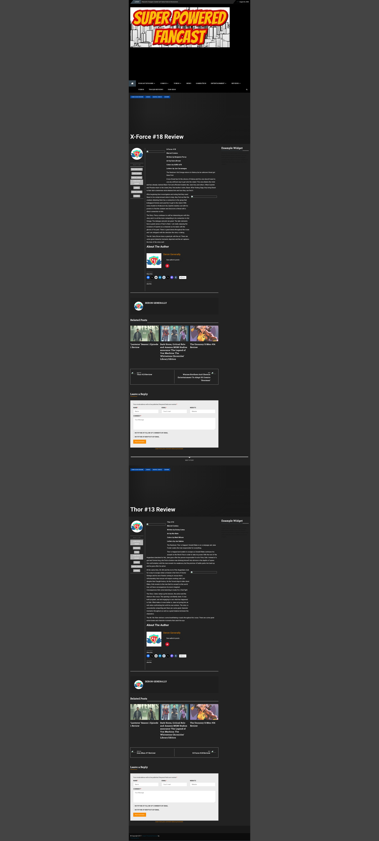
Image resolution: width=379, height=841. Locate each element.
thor (136, 552)
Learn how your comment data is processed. (169, 448)
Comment (137, 416)
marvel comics (136, 177)
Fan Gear (172, 89)
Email (164, 407)
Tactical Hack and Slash (149, 2)
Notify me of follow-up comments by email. (151, 433)
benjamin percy (136, 169)
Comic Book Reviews (137, 97)
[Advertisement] (189, 63)
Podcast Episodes (145, 83)
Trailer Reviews (156, 89)
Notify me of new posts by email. (147, 437)
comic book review (136, 543)
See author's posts (173, 260)
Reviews (235, 83)
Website (193, 407)
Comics (163, 83)
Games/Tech (201, 83)
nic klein (136, 548)
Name (135, 407)
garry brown (137, 173)
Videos (177, 83)
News (188, 83)
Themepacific (134, 838)
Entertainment (218, 83)
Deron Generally (137, 161)
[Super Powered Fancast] (132, 83)
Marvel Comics (157, 97)
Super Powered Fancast (150, 836)
